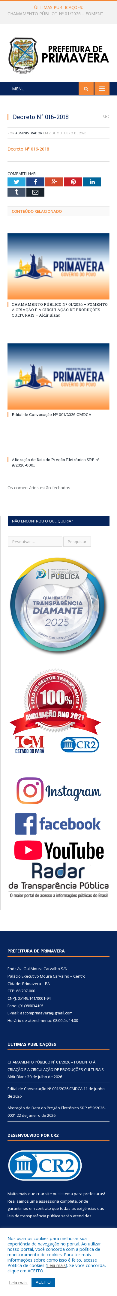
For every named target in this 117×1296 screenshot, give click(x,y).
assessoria (49, 1201)
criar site (44, 1193)
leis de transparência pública (34, 1215)
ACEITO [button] (43, 1282)
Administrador (28, 133)
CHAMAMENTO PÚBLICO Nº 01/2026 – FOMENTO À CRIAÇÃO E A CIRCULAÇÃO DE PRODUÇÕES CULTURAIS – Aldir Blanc (60, 310)
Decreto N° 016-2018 (28, 149)
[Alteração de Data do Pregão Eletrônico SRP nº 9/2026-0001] (59, 448)
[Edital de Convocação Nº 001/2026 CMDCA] (59, 376)
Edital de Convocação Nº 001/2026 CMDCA (57, 13)
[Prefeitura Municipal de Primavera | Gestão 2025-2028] (59, 54)
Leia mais (56, 1265)
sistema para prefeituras (81, 1193)
